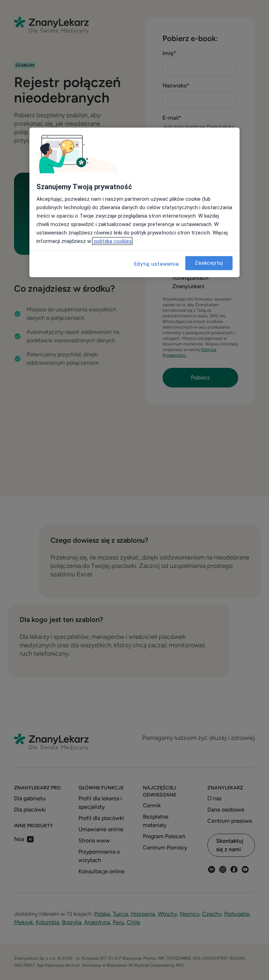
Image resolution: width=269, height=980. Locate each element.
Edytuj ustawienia (156, 263)
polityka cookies (112, 241)
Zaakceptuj (209, 263)
